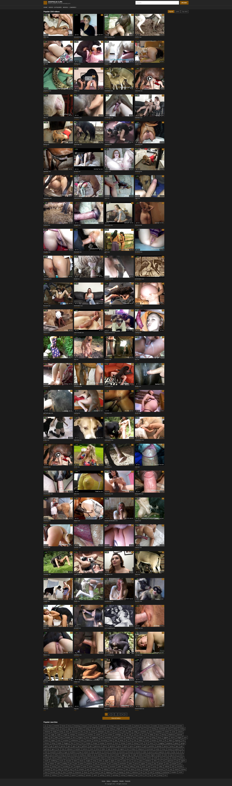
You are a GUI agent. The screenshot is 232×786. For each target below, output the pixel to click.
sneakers (174, 772)
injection (99, 752)
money (167, 758)
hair (58, 749)
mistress (148, 758)
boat (90, 726)
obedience (148, 761)
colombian (143, 731)
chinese (175, 729)
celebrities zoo (48, 198)
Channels (73, 7)
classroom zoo (109, 225)
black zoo (107, 708)
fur (156, 743)
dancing (163, 734)
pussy (154, 766)
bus (58, 729)
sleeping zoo (47, 520)
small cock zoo (78, 574)
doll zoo (76, 359)
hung (79, 752)
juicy (51, 755)
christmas (47, 731)
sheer (46, 772)
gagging (161, 743)
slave (114, 772)
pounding (66, 766)
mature (102, 758)
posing (54, 766)
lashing (100, 755)
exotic (82, 740)
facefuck (96, 740)
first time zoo (108, 413)
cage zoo (137, 198)
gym (181, 746)
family (121, 740)
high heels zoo (139, 682)
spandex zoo (47, 171)
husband (85, 752)
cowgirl (65, 734)
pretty (84, 766)
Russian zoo (47, 305)
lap (94, 755)
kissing (62, 755)
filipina (171, 740)
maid (53, 758)
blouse (70, 726)
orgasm (183, 761)
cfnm (142, 729)
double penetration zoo (111, 520)
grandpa (159, 746)
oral (177, 761)
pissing (149, 763)
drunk (134, 737)
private (91, 766)
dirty (61, 737)
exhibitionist (74, 740)
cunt (125, 734)
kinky (56, 755)
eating (153, 737)
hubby (60, 752)
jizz (178, 752)
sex (166, 769)
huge (65, 752)
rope (87, 769)
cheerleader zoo (48, 494)
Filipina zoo (47, 655)
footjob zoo (108, 64)
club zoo (46, 708)
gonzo (132, 746)
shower (70, 772)
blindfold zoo (138, 252)
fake (116, 740)
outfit (58, 763)
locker (165, 755)
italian (144, 752)
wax (155, 775)
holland (133, 749)
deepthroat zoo (109, 279)
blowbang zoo (78, 386)
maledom (60, 758)
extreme (88, 740)
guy (177, 746)
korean (75, 755)
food (77, 743)
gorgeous (139, 746)
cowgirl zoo (47, 601)
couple (59, 734)
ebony (159, 737)
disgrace (80, 737)
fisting (53, 743)
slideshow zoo (78, 198)
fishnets (46, 743)
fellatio (141, 740)
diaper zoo (77, 520)
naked (75, 761)
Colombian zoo (109, 91)
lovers (181, 755)
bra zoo (137, 359)
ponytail (173, 763)
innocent (106, 752)
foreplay (101, 743)
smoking (157, 772)
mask (78, 758)
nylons (141, 761)
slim (141, 772)
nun (130, 761)
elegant (179, 737)
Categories (58, 7)
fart (127, 740)
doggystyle (95, 737)
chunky (61, 731)
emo (185, 737)
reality (160, 766)
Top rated (185, 11)
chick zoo (137, 574)
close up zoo (138, 225)
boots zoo (46, 628)
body (95, 726)
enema (46, 740)
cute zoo (107, 198)
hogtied (122, 749)
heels (91, 749)
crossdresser (81, 734)
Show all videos (116, 718)
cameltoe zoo (77, 655)
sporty (108, 775)
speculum (88, 775)
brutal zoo (77, 279)
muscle (61, 761)
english (53, 740)
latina (105, 755)
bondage (111, 726)
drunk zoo (138, 413)
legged (124, 755)
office (155, 761)
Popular (171, 11)
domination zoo (78, 305)
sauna (132, 769)
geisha (57, 746)
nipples (113, 761)
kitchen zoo (47, 359)
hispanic (114, 749)
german (63, 746)
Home (45, 7)
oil (160, 761)
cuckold (98, 734)
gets (69, 746)
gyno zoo (107, 252)
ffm (165, 740)
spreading (115, 775)
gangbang (169, 743)
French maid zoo (139, 708)
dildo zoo (46, 37)
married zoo (47, 386)
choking (182, 729)
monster (174, 758)
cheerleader (162, 729)
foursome (109, 743)
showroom (78, 772)
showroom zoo (109, 386)
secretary (153, 769)
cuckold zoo (108, 359)
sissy (91, 772)
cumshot (109, 734)
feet (135, 740)
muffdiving (54, 761)
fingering (177, 740)
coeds (124, 731)
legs (129, 755)
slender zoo (77, 547)
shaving (183, 769)
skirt (102, 772)
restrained (47, 769)
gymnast (47, 749)
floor (72, 743)
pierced (136, 763)
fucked (129, 743)
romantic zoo (47, 574)
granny (166, 746)
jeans (168, 752)
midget (122, 758)
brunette (179, 726)
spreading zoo (47, 279)
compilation (158, 731)
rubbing (105, 769)
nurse (135, 761)
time (141, 775)
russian (112, 769)
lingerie (153, 755)
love (175, 755)
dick (51, 737)
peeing (115, 763)
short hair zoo (78, 144)
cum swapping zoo (110, 628)
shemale (52, 772)
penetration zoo (139, 279)
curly (130, 734)
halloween (70, 749)
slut (146, 772)
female (147, 740)
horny (163, 749)
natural (81, 761)
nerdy (94, 761)
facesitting (104, 740)
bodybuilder (103, 726)
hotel (45, 752)
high (109, 749)
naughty (88, 761)
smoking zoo (138, 171)
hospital (176, 749)
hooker (157, 749)
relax (173, 766)
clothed (93, 731)
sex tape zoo (138, 655)
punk (149, 766)
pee (110, 763)
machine (46, 758)
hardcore (85, 749)
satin (126, 769)
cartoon (104, 729)
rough (93, 769)
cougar (52, 734)
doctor (87, 737)
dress (121, 737)
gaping (176, 743)
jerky (173, 752)
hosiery (170, 749)
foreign (95, 743)
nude (118, 761)
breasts (162, 726)
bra (143, 726)
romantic (81, 769)
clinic (81, 731)
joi (182, 752)
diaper (46, 737)
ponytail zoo (77, 628)
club (113, 731)
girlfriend (84, 746)
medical (109, 758)
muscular (68, 761)
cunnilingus (118, 734)
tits (146, 775)
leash (111, 755)
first (183, 740)
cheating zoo (108, 467)
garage (183, 743)
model (155, 758)
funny (151, 743)
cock (118, 731)
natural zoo (47, 332)
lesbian (141, 755)
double (116, 737)
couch (46, 734)
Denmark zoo (77, 252)
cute (140, 734)
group (172, 746)
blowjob (84, 726)
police (167, 763)
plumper (161, 763)
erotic (59, 740)
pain (70, 763)
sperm (95, 775)
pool (179, 763)
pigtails (143, 763)
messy (116, 758)
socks (180, 772)
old (164, 761)
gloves (119, 746)
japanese (161, 752)
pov (72, 766)
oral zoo (137, 467)
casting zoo (138, 332)
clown (108, 731)
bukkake (52, 729)
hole (127, 749)
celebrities (130, 729)
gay (51, 746)
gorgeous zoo (47, 91)
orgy (45, 763)
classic (67, 731)
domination (108, 737)
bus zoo (46, 682)
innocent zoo (77, 37)
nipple (106, 761)
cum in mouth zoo (79, 332)
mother (181, 758)
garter (46, 746)
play (155, 763)
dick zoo (46, 117)
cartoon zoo (138, 547)
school (138, 769)
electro (173, 737)
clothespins (101, 731)
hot (182, 749)
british (173, 726)
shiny (58, 772)
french (116, 743)
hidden (103, 749)
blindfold (56, 726)
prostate (105, 766)
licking (147, 755)
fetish (160, 740)
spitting (102, 775)
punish (143, 766)
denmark (179, 734)
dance (157, 734)
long (171, 755)
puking (126, 766)
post (59, 766)
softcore (46, 775)
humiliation (72, 752)
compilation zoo (139, 440)
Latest (177, 11)
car (92, 729)
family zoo (77, 601)
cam (73, 729)
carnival (98, 729)
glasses (105, 746)
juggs (46, 755)
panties (81, 763)
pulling (132, 766)
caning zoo (77, 413)
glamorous (97, 746)
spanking (80, 775)
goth (145, 746)
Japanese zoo (108, 547)
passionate (103, 763)
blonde (64, 726)
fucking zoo (77, 64)
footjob (88, 743)
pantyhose (89, 763)
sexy (171, 769)
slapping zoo (108, 144)
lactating (81, 755)
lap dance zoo (108, 574)
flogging (66, 743)
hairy (63, 749)
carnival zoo (47, 547)
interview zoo (77, 440)
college (135, 731)
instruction (122, 752)
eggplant (165, 737)
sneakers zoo (78, 117)
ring (71, 769)
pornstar (46, 766)
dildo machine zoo (110, 37)
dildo (56, 737)
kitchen (69, 755)
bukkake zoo (138, 117)
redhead (167, 766)
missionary (141, 758)
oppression (170, 761)
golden (126, 746)
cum (103, 734)
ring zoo (76, 708)
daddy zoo (138, 386)
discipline (67, 737)
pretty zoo (46, 440)
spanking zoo (138, 144)
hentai (97, 749)
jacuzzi (151, 752)
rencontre (180, 766)
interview (138, 752)
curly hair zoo (138, 91)
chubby (55, 731)
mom (161, 758)
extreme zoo (108, 305)
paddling (64, 763)
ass (45, 726)
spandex (66, 775)
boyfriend (136, 726)
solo (60, 775)
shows (86, 772)
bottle (130, 726)
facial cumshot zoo (110, 332)
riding (59, 769)
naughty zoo (47, 252)
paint (75, 763)
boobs (118, 726)
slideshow (135, 772)
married (72, 758)
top (150, 775)
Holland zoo (47, 225)
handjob (77, 749)
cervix (136, 729)
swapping (130, 775)
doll (101, 737)
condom (166, 731)
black (50, 726)
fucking (136, 743)
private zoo (77, 171)
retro (54, 769)
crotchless (90, 734)
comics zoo (108, 171)
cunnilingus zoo (109, 117)
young (160, 775)
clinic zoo (76, 494)
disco (74, 737)
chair (147, 729)
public (119, 766)
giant (74, 746)
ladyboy (89, 755)
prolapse (97, 766)
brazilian (154, 726)
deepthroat (171, 734)
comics (151, 731)
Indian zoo (77, 682)
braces (148, 726)
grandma (151, 746)
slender (128, 772)
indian (92, 752)
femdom (154, 740)
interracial (130, 752)
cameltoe (80, 729)
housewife (53, 752)
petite (130, 763)
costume (180, 731)
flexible (59, 743)
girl (79, 746)
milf (128, 758)
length (134, 755)
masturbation (94, 758)
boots (124, 726)
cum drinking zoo (109, 655)
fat (131, 740)
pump (137, 766)
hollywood (141, 749)
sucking (123, 775)
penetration (123, 763)
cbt (124, 729)
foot (82, 743)
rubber (99, 769)
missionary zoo (109, 494)
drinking (128, 737)
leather (117, 755)
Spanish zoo (138, 601)
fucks (141, 743)
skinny (97, 772)
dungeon (140, 737)
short (64, 772)
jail (156, 752)
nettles (100, 761)
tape (136, 775)
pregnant (78, 766)
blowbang (77, 726)
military (133, 758)
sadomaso (120, 769)
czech (145, 734)
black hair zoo (139, 628)
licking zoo (46, 144)
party (96, 763)
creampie (72, 734)
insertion (113, 752)
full (146, 743)
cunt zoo (107, 682)
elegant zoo (77, 225)
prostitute (113, 766)
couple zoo (138, 64)
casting (111, 729)
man (66, 758)
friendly (123, 743)
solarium (54, 775)
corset (173, 731)
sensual (160, 769)
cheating (153, 729)
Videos (51, 7)
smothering (165, 772)
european (66, 740)
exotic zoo (77, 467)
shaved (177, 769)
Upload (184, 3)
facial (110, 740)
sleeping (120, 772)
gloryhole (112, 746)
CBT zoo (46, 64)
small (151, 772)
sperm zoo (138, 520)
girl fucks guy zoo (48, 413)
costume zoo (47, 467)
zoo (165, 775)
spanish (73, 775)
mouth (46, 761)
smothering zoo (109, 601)
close (86, 731)
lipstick (159, 755)
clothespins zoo (109, 440)
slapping (108, 772)
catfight (118, 729)
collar (129, 731)
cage (68, 729)
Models (65, 7)
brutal (46, 729)
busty (63, 729)
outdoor (51, 763)
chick (169, 729)
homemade (149, 749)
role (75, 769)
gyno (53, 749)
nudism (124, 761)
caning (87, 729)
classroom (75, 731)
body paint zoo (139, 494)
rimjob (65, 769)
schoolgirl (145, 769)
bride (167, 726)
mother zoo (138, 37)
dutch (147, 737)
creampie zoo (139, 305)
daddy (151, 734)
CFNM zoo (76, 91)
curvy (135, 734)
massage (85, 758)
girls (91, 746)
